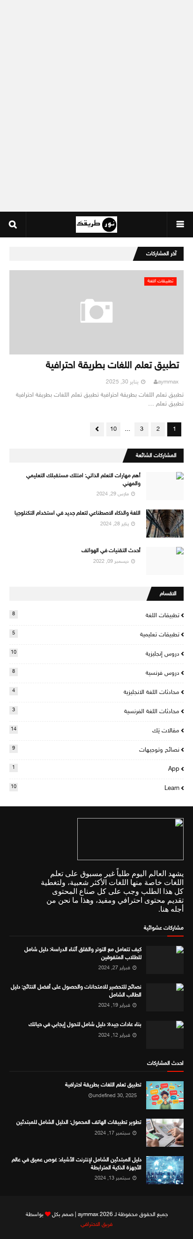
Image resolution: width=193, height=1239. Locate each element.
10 (113, 429)
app (95, 769)
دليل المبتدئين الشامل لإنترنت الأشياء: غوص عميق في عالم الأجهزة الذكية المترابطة (76, 1164)
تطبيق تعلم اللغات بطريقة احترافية (112, 366)
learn (95, 788)
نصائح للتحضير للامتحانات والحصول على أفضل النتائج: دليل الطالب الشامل (76, 991)
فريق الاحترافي (96, 1224)
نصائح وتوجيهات (95, 749)
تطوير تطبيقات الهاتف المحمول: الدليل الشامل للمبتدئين (78, 1122)
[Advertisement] (96, 105)
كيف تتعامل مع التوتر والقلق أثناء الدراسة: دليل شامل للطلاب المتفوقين (82, 953)
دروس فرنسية (95, 673)
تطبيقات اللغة (95, 615)
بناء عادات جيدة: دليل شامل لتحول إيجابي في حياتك (85, 1024)
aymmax (168, 382)
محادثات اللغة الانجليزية (95, 692)
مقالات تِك (95, 730)
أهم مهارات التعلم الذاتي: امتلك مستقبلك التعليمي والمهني (83, 479)
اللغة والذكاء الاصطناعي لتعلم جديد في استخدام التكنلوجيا (78, 513)
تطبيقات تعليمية (95, 634)
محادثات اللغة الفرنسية (95, 711)
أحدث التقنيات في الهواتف (111, 550)
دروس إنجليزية (95, 653)
